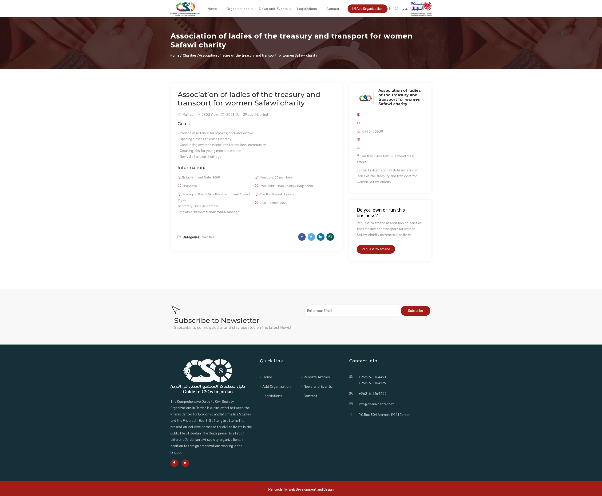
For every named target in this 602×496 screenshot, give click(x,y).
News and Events (273, 9)
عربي (404, 9)
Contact (332, 9)
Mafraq (188, 115)
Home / (176, 56)
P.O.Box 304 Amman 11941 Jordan (384, 415)
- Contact (309, 396)
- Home (266, 377)
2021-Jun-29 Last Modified (247, 115)
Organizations (238, 9)
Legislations (307, 9)
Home (212, 9)
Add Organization (369, 9)
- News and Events (316, 386)
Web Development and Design (311, 490)
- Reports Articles (315, 377)
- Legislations (271, 396)
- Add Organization (275, 386)
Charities (207, 237)
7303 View (209, 115)
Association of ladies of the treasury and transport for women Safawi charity (399, 97)
